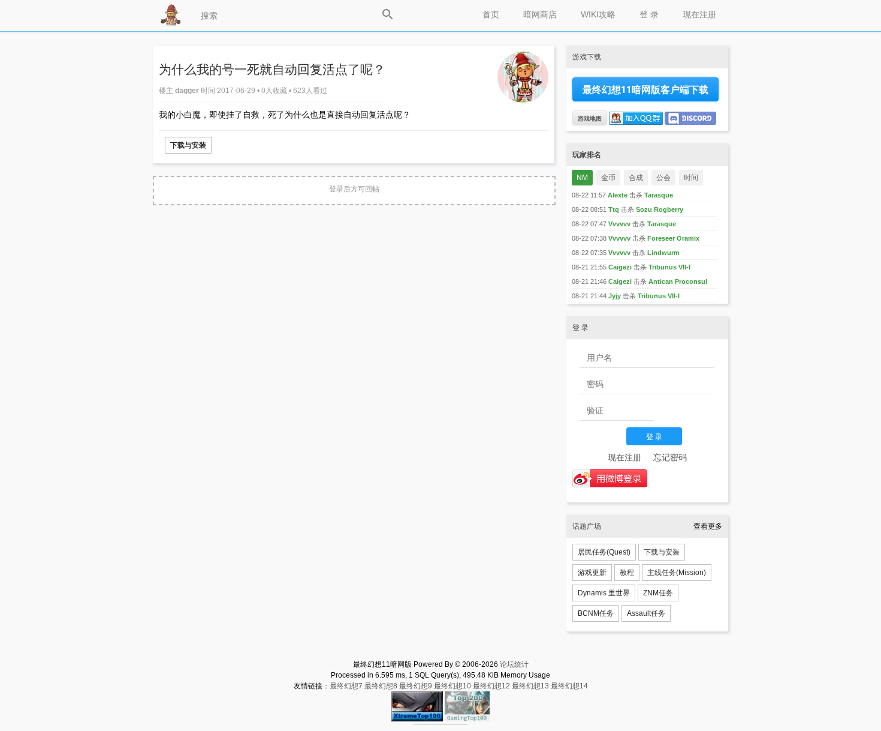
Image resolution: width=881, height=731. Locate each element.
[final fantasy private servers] (440, 722)
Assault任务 (646, 613)
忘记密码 (670, 457)
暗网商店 (540, 14)
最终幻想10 (452, 686)
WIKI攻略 (598, 14)
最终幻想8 (380, 686)
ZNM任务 (658, 593)
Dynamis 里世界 (604, 593)
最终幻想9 (415, 686)
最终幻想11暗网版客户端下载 (645, 89)
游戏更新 (592, 572)
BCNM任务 (596, 613)
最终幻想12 (491, 686)
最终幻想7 (346, 686)
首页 (490, 14)
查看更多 (707, 526)
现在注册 (699, 14)
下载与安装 (188, 145)
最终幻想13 (530, 686)
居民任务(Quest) (604, 552)
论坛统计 (514, 664)
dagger (188, 90)
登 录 (649, 14)
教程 (627, 572)
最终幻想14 (569, 686)
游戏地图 (590, 118)
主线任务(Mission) (676, 572)
